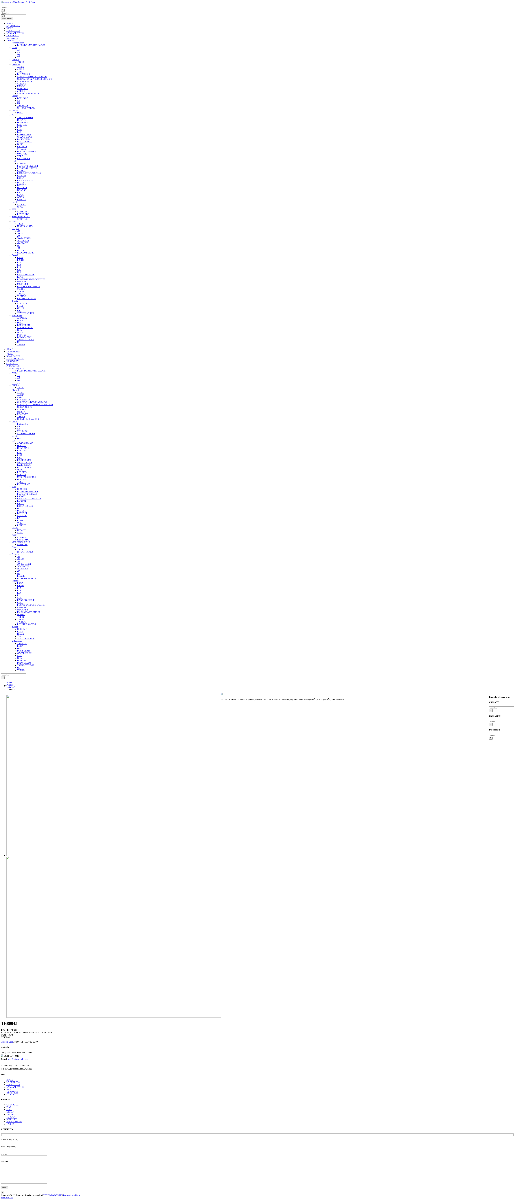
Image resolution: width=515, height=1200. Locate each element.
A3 (18, 52)
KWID (20, 277)
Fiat (13, 115)
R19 (19, 267)
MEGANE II (22, 284)
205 (18, 231)
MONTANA (22, 88)
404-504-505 (22, 243)
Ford (14, 161)
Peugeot (15, 228)
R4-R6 (20, 257)
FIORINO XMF (24, 134)
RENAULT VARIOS (26, 298)
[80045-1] (113, 1017)
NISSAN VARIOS (25, 226)
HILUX (20, 308)
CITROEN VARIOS (26, 108)
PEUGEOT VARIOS (26, 253)
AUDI (14, 47)
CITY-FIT (21, 204)
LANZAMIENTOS (15, 33)
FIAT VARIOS (23, 158)
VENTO (21, 344)
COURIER (22, 163)
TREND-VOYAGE (25, 339)
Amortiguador (18, 43)
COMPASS (22, 212)
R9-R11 (20, 260)
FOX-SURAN (23, 325)
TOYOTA (10, 1117)
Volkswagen (17, 315)
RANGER (21, 199)
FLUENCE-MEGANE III (28, 286)
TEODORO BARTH (52, 1195)
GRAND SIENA (24, 137)
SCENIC (21, 289)
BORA (20, 320)
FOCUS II (21, 185)
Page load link (7, 1198)
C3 (18, 101)
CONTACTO (12, 38)
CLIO (19, 272)
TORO (20, 156)
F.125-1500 (22, 125)
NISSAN (10, 1112)
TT (18, 57)
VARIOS (10, 1124)
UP (18, 342)
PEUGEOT (11, 1114)
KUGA (20, 195)
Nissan (15, 221)
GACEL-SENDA (25, 327)
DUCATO (21, 120)
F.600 (19, 132)
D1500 (20, 113)
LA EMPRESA (13, 26)
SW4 (19, 311)
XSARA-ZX (22, 105)
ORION (20, 197)
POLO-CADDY (24, 337)
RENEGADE (23, 214)
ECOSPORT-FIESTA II (27, 166)
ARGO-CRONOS (25, 117)
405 (18, 245)
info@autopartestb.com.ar (19, 1059)
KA (18, 192)
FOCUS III (22, 187)
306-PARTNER (24, 238)
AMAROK (22, 318)
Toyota (15, 301)
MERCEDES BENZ (21, 216)
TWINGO (21, 296)
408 (18, 248)
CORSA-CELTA (24, 81)
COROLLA (22, 303)
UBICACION (12, 35)
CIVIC (20, 207)
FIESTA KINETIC (25, 180)
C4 (18, 103)
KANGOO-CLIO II (25, 274)
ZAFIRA (21, 91)
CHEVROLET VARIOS (28, 93)
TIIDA (20, 224)
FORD (9, 1109)
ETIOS (20, 306)
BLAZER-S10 (23, 74)
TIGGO (20, 62)
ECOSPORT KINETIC (27, 168)
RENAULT (11, 1119)
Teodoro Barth (7, 1042)
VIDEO (9, 28)
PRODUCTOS (13, 40)
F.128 (19, 127)
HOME (9, 23)
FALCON (21, 175)
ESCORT (21, 171)
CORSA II (21, 84)
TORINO (21, 291)
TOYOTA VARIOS (25, 313)
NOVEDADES (13, 31)
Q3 (18, 55)
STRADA (21, 149)
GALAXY (22, 190)
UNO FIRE (22, 154)
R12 (19, 262)
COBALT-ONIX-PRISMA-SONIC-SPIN (35, 79)
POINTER (21, 335)
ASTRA (20, 69)
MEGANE (22, 282)
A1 (18, 50)
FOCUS (20, 183)
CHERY (15, 59)
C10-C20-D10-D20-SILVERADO (32, 76)
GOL (19, 330)
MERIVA (21, 86)
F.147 (19, 129)
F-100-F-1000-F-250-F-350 (29, 173)
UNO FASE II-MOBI (26, 151)
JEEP (14, 209)
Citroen (15, 96)
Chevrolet (16, 64)
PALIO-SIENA (24, 139)
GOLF (20, 332)
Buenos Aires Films (71, 1195)
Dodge (15, 110)
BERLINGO (22, 98)
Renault (15, 255)
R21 (19, 269)
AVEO (20, 72)
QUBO (20, 144)
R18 (19, 265)
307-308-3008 (23, 241)
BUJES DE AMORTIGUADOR (31, 45)
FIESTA (20, 178)
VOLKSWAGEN (14, 1121)
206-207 (20, 233)
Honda (15, 202)
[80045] (113, 855)
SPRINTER (22, 219)
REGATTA (22, 146)
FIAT (8, 1107)
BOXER (21, 250)
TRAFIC (21, 294)
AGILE (20, 67)
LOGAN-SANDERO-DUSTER (31, 279)
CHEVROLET (13, 1105)
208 (18, 236)
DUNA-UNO (23, 122)
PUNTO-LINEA (24, 142)
